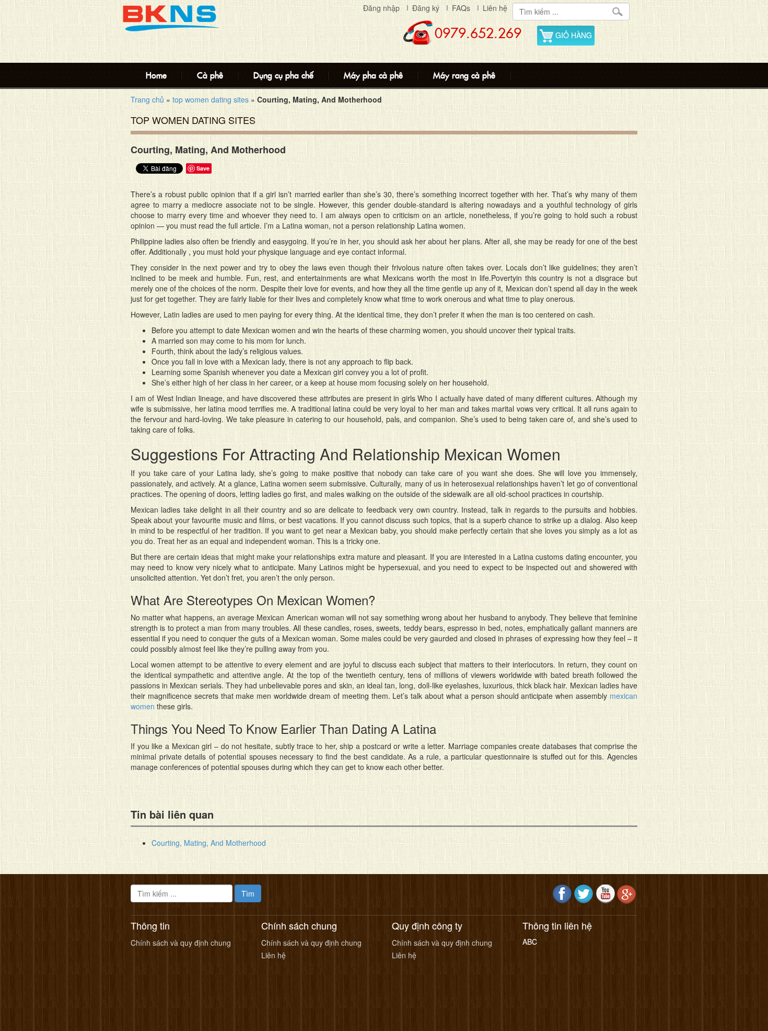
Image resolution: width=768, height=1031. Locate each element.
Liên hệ (495, 8)
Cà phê (210, 75)
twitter (584, 894)
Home (156, 75)
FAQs (461, 8)
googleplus (626, 894)
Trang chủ (147, 99)
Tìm (247, 893)
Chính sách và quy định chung (181, 942)
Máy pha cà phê (373, 75)
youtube (605, 894)
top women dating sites (210, 99)
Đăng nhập (381, 8)
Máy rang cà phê (464, 75)
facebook (562, 894)
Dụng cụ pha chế (283, 75)
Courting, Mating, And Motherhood (209, 842)
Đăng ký (425, 8)
